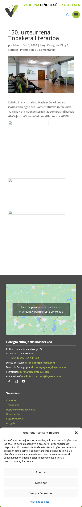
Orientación (13, 414)
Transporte (12, 405)
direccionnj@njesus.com (40, 362)
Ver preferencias (41, 493)
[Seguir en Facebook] (9, 381)
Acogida (10, 423)
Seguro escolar (15, 418)
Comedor (11, 400)
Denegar (41, 483)
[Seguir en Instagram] (16, 381)
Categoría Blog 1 (57, 45)
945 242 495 (17, 358)
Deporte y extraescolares (21, 409)
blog (43, 45)
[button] (76, 433)
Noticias (13, 50)
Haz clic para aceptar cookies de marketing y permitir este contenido (41, 309)
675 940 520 (32, 358)
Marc (16, 45)
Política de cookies (39, 501)
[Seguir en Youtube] (23, 381)
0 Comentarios (46, 50)
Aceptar (41, 472)
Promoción (27, 50)
